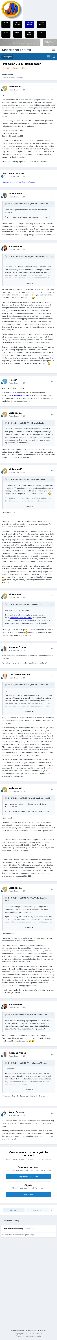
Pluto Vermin (15, 193)
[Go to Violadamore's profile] (4, 248)
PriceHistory (41, 24)
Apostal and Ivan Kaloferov (18, 395)
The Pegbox (20, 77)
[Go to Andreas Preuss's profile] (4, 648)
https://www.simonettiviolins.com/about (18, 182)
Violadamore (15, 246)
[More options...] (52, 88)
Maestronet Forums (16, 50)
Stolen (6, 32)
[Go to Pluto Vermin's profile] (4, 195)
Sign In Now (28, 1194)
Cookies (42, 1330)
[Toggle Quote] (6, 204)
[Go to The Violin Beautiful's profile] (4, 676)
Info (41, 32)
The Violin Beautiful (19, 674)
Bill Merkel (35, 423)
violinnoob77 (9, 75)
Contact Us (31, 1330)
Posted (18, 90)
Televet (13, 380)
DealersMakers (18, 24)
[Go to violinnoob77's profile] (4, 88)
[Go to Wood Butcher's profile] (4, 175)
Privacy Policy (17, 1330)
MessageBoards (30, 24)
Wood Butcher (16, 173)
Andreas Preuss (17, 647)
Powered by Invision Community (28, 1336)
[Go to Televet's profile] (4, 381)
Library (17, 32)
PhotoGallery (29, 33)
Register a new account (28, 1177)
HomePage (6, 24)
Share (14, 1210)
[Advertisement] (12, 1279)
